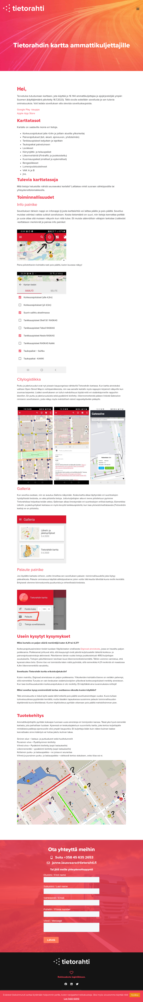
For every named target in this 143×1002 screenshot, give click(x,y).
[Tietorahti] (23, 8)
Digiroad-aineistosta (90, 649)
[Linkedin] (71, 983)
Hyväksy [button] (134, 995)
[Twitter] (77, 983)
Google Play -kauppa (28, 109)
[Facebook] (65, 983)
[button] (138, 8)
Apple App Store (26, 113)
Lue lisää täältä (71, 998)
